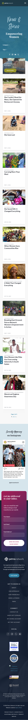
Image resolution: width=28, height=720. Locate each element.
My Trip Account (14, 622)
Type (4, 49)
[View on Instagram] (23, 442)
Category (5, 45)
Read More (10, 70)
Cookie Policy (18, 712)
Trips (14, 601)
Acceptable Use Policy (10, 714)
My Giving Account (14, 618)
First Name (7, 516)
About (14, 587)
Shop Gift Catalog (14, 615)
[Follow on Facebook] (9, 54)
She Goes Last (9, 135)
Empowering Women (9, 95)
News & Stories (14, 598)
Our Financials (14, 594)
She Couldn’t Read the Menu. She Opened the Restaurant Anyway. (13, 99)
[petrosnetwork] (5, 442)
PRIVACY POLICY (9, 712)
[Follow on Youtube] (15, 54)
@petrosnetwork (14, 482)
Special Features (18, 281)
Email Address (7, 531)
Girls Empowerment (18, 392)
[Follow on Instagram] (12, 54)
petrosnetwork (11, 441)
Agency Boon (18, 707)
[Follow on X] (18, 54)
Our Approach (14, 591)
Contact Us (14, 612)
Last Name (6, 524)
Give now (14, 575)
